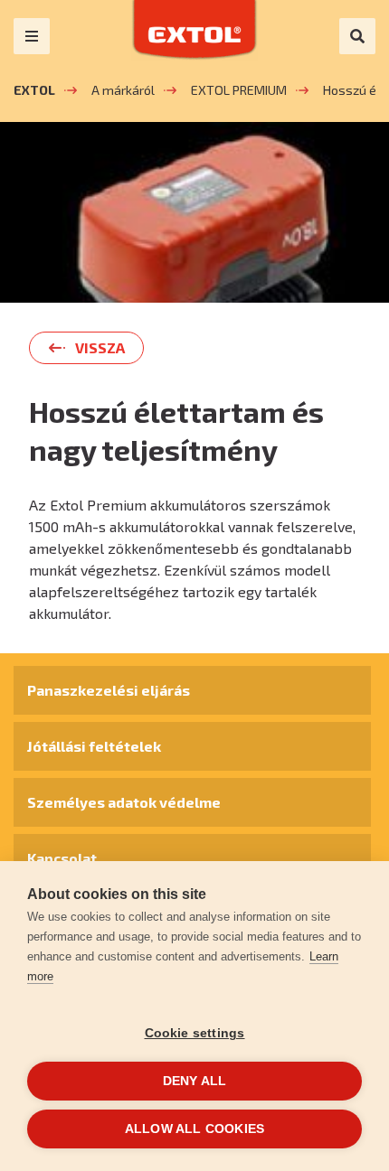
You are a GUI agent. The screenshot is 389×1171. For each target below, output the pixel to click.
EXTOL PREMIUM (239, 90)
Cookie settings (195, 1033)
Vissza (100, 347)
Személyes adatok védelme (124, 801)
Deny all (195, 1081)
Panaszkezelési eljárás (108, 689)
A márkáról (123, 90)
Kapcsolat (62, 858)
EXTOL (34, 90)
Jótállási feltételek (94, 745)
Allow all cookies (194, 1129)
